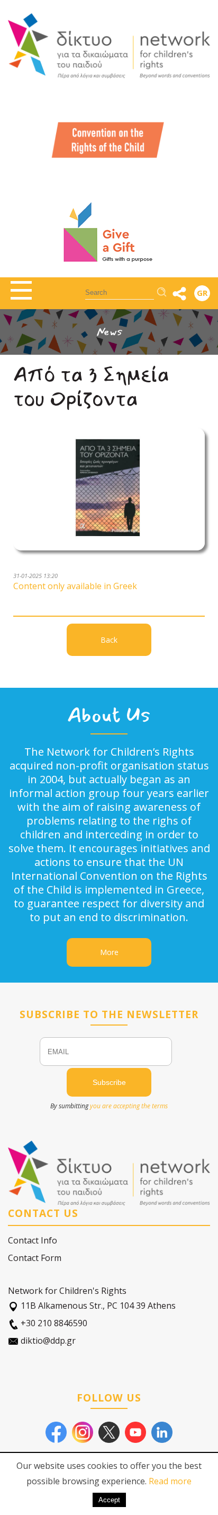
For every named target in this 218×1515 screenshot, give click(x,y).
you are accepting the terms (129, 1105)
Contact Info (32, 1240)
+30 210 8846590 (53, 1323)
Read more (170, 1481)
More (109, 952)
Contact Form (34, 1258)
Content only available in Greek (75, 586)
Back (109, 640)
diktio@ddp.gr (47, 1340)
